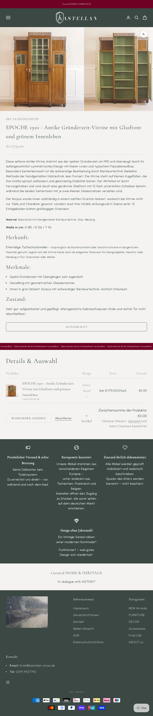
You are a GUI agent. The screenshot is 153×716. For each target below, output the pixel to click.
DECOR (134, 622)
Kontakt (78, 622)
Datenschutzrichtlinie (88, 642)
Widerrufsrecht (83, 628)
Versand (134, 421)
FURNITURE (137, 615)
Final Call (135, 635)
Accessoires (137, 628)
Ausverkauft (76, 327)
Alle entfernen (63, 418)
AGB (76, 635)
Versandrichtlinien (86, 615)
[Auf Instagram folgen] (8, 682)
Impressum (81, 608)
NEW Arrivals (138, 608)
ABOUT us (136, 642)
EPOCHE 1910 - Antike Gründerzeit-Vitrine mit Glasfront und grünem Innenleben (48, 389)
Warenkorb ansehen (28, 418)
